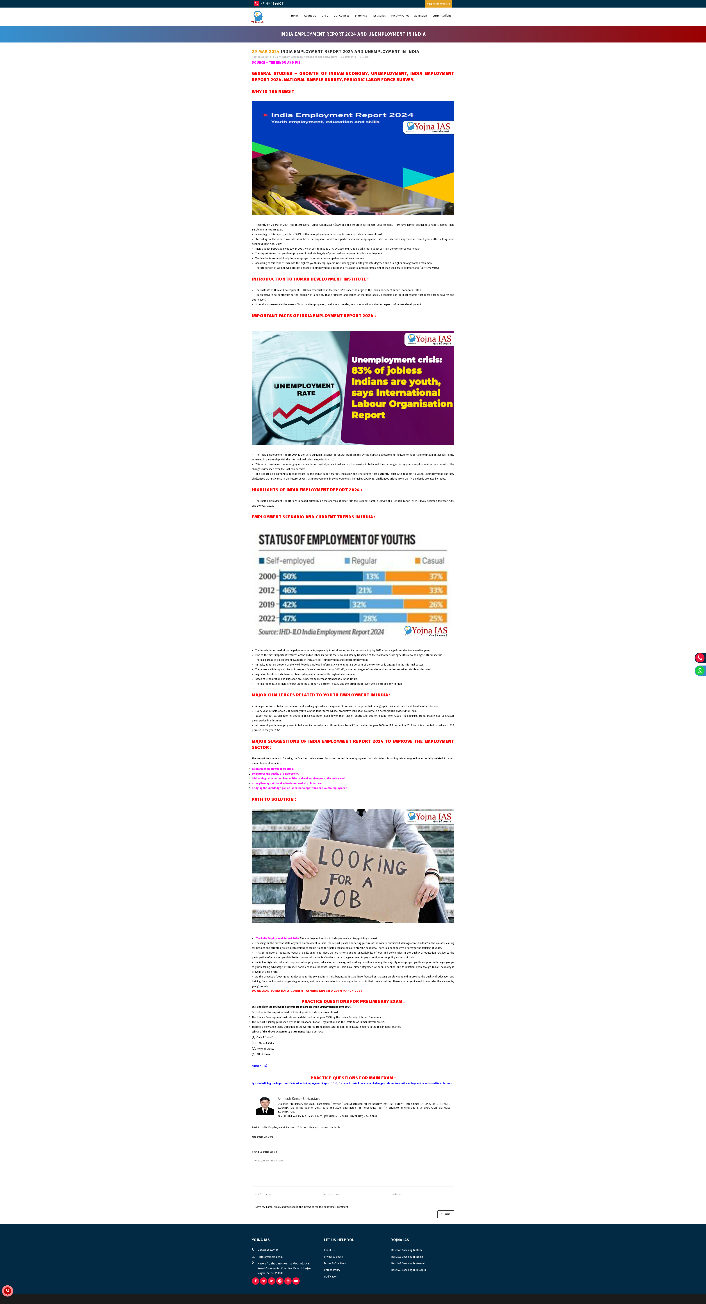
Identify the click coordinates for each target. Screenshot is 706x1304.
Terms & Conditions (335, 1263)
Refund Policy (332, 1270)
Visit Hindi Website (438, 3)
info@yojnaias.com (271, 1257)
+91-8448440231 (272, 4)
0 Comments (348, 56)
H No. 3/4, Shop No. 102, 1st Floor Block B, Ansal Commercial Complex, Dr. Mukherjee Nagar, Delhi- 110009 (284, 1268)
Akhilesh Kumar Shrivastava (320, 56)
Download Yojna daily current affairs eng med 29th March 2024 (307, 991)
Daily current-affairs (287, 56)
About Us (329, 1250)
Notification (330, 1276)
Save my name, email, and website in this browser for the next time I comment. (302, 1207)
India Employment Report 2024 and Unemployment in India (300, 1127)
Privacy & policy (333, 1256)
